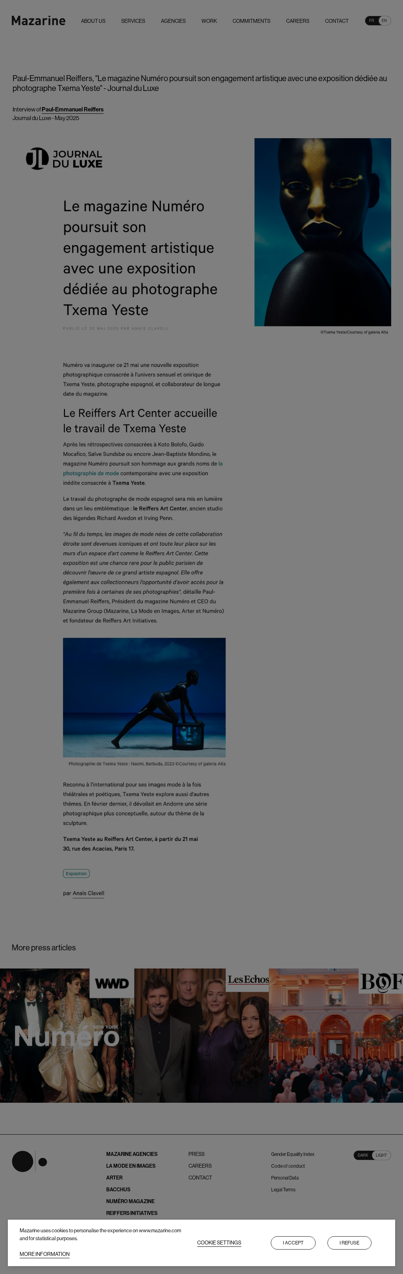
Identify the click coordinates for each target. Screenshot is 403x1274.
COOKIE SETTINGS (219, 1243)
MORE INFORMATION (45, 1254)
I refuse (349, 1243)
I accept (293, 1243)
